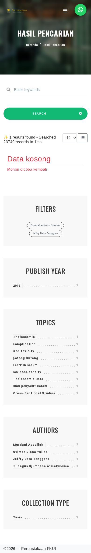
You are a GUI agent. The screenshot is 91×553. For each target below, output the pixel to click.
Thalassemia (24, 337)
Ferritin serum (25, 365)
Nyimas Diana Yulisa (30, 452)
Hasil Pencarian (54, 45)
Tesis (17, 517)
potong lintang (25, 358)
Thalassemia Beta (28, 379)
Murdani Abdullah (28, 444)
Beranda (32, 45)
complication (24, 344)
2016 (17, 285)
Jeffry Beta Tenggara (31, 459)
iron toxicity (23, 351)
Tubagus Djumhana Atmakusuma (41, 466)
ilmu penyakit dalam (30, 386)
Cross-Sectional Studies (34, 393)
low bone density (27, 372)
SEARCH (39, 113)
